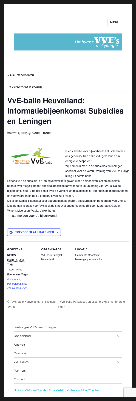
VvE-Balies (21, 362)
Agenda (19, 344)
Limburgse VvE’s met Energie (35, 327)
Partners (20, 370)
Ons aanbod (22, 336)
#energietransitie (16, 283)
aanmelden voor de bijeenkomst (34, 215)
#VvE (25, 288)
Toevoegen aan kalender (34, 232)
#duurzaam (13, 279)
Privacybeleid (56, 390)
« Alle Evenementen (20, 75)
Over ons (20, 353)
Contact (19, 379)
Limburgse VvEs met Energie (30, 390)
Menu (115, 22)
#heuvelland (14, 288)
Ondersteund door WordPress (84, 390)
